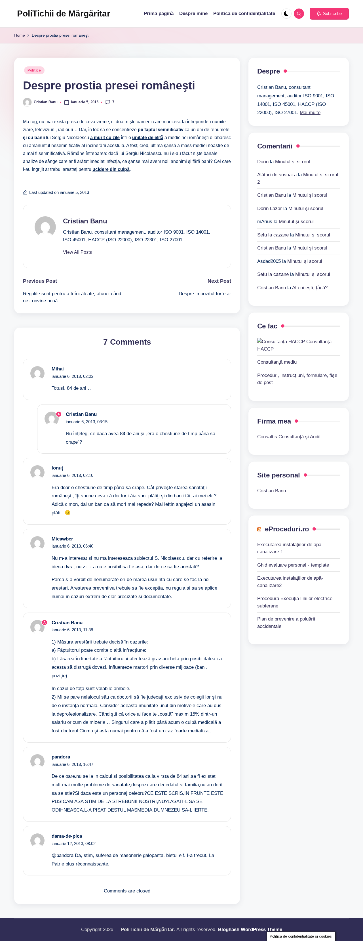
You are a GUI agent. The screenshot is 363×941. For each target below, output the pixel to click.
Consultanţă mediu (277, 362)
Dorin (263, 161)
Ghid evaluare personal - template (293, 564)
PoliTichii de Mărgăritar (63, 13)
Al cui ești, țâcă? (310, 287)
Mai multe (310, 112)
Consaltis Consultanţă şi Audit (289, 436)
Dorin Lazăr (269, 208)
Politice (34, 70)
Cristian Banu (85, 221)
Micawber (62, 539)
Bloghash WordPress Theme (250, 929)
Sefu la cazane (273, 234)
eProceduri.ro (287, 529)
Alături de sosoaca (277, 174)
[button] (329, 14)
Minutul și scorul (292, 161)
